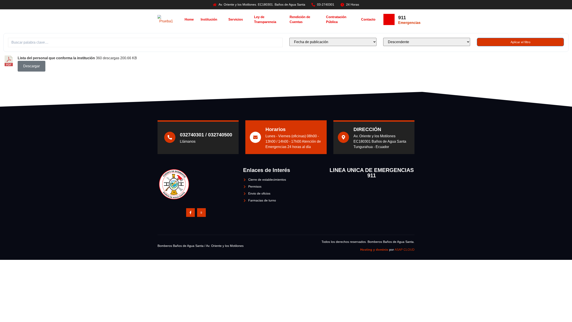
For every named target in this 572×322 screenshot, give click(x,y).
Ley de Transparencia (265, 19)
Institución (209, 19)
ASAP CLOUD (404, 249)
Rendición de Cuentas (300, 19)
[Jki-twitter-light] (201, 212)
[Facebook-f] (190, 212)
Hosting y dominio (374, 249)
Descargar (31, 66)
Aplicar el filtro (520, 42)
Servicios (235, 19)
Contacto (368, 19)
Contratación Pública (336, 19)
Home (189, 19)
